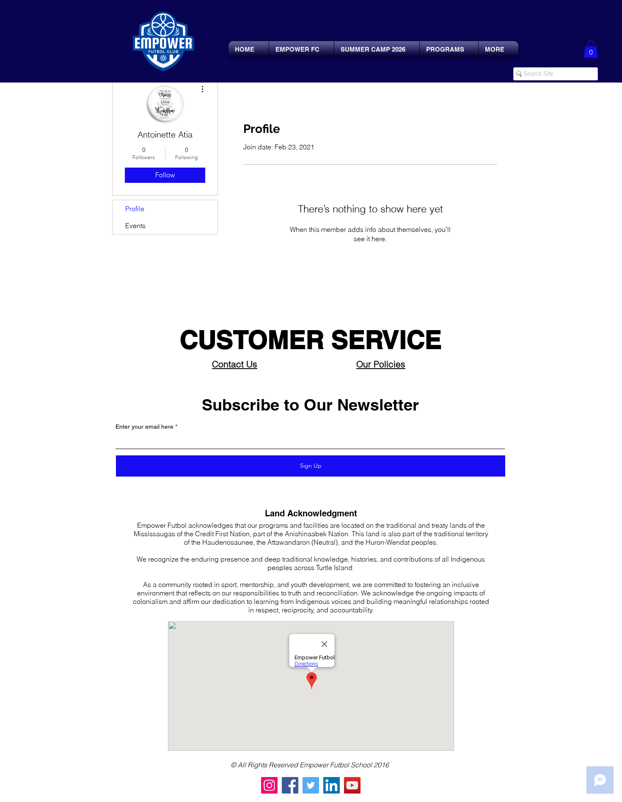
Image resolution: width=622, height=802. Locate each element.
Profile (134, 208)
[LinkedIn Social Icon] (331, 785)
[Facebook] (290, 785)
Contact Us (234, 363)
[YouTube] (352, 785)
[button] (590, 49)
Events (135, 225)
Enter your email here (144, 427)
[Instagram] (269, 785)
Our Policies (380, 363)
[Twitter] (311, 785)
